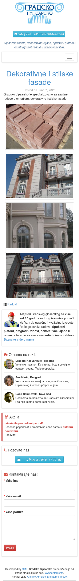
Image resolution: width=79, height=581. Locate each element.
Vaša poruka (13, 512)
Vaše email (12, 496)
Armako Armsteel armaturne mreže (47, 576)
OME (25, 569)
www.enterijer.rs (54, 572)
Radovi (12, 304)
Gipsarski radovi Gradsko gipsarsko (39, 13)
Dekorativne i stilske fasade (39, 77)
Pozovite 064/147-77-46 (50, 34)
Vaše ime (11, 480)
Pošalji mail (24, 34)
